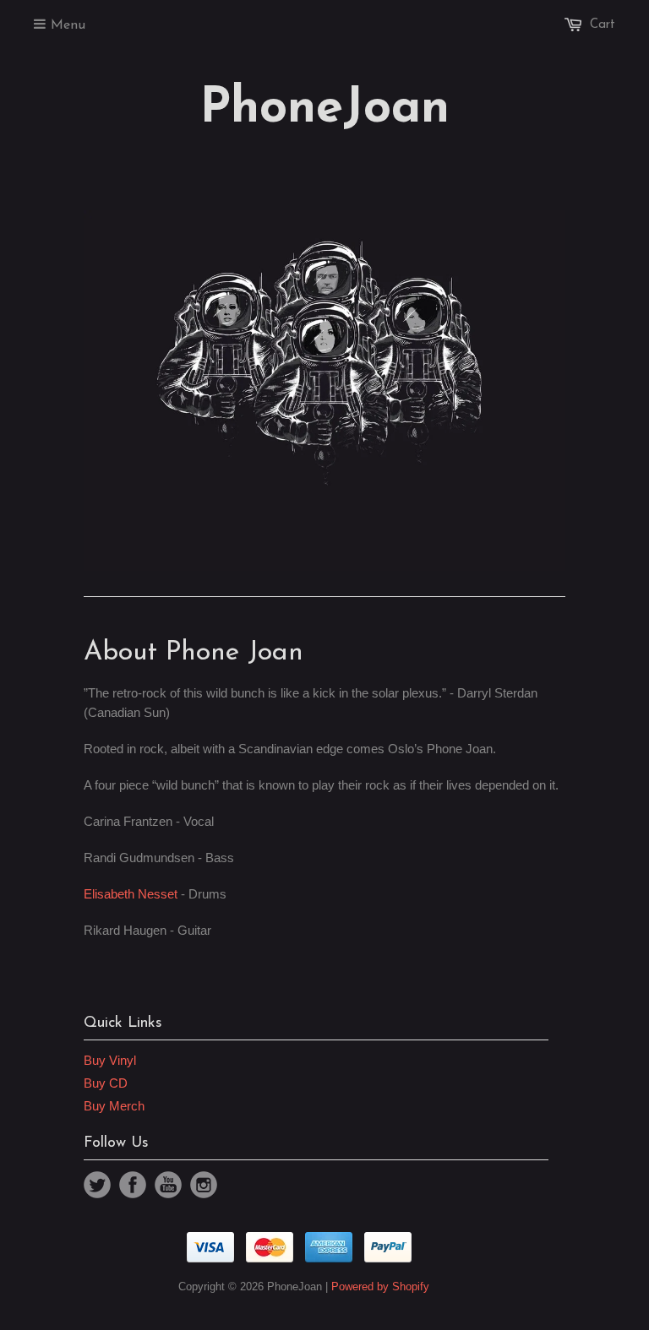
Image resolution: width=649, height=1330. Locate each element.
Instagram (203, 1184)
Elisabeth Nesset (130, 894)
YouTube (168, 1184)
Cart (602, 25)
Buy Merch (114, 1106)
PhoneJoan (324, 109)
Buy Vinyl (110, 1060)
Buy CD (106, 1083)
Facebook (132, 1184)
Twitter (97, 1184)
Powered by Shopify (380, 1286)
